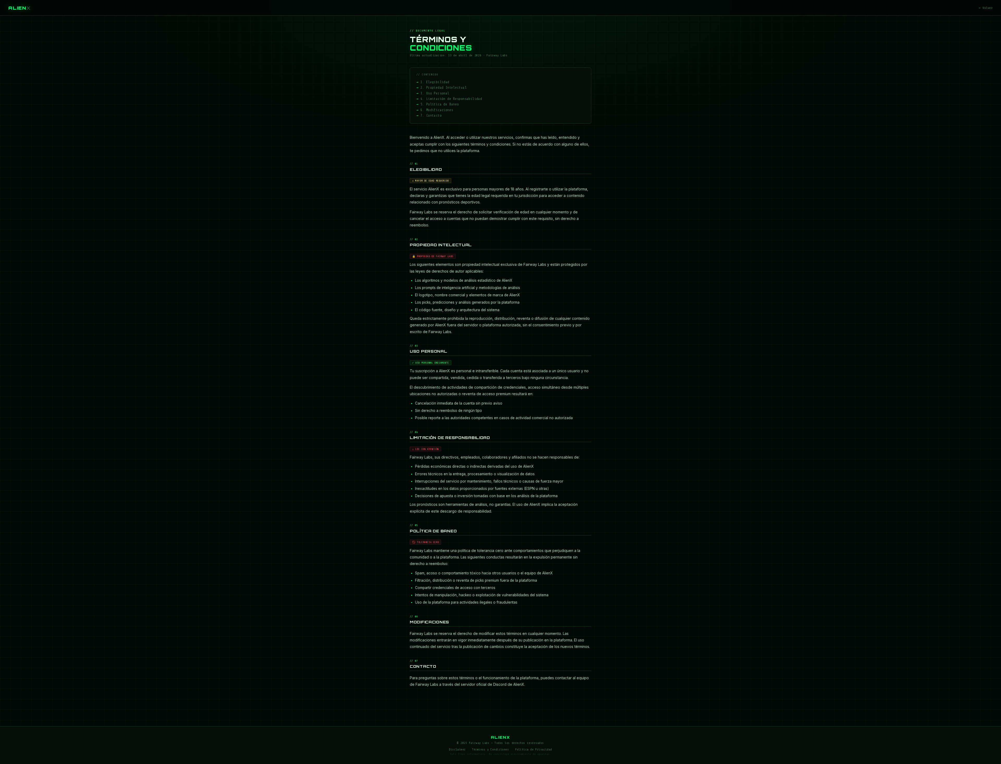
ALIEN (19, 8)
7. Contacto (431, 115)
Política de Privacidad (533, 749)
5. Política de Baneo (439, 104)
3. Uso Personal (434, 93)
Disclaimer (457, 749)
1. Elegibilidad (434, 82)
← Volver (986, 8)
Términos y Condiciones (490, 749)
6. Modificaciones (436, 110)
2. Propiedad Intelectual (443, 87)
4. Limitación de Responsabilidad (451, 99)
